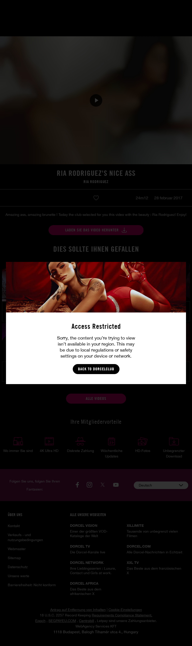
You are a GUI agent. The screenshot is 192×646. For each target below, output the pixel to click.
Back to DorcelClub (96, 369)
